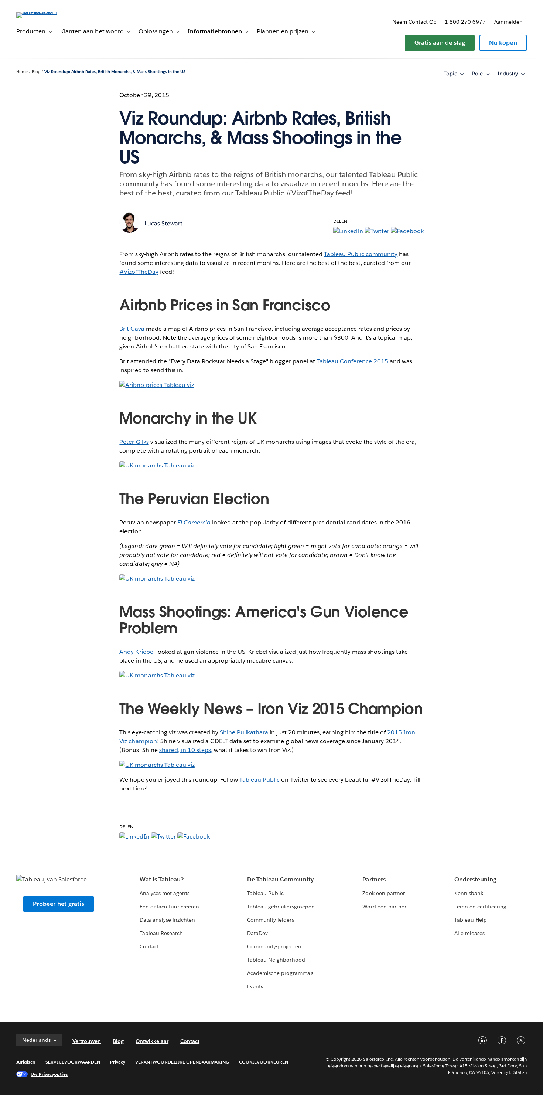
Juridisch (25, 1062)
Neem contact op (414, 21)
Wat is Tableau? (162, 879)
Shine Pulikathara (244, 732)
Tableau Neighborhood (276, 959)
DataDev (257, 933)
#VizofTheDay (138, 272)
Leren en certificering (480, 906)
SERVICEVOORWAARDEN (72, 1062)
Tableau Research (161, 933)
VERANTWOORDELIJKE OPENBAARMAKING (182, 1062)
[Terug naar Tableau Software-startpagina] (44, 12)
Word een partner (384, 906)
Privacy (117, 1062)
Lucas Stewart (163, 223)
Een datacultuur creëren (169, 906)
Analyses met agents (164, 893)
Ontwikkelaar (152, 1041)
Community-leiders (270, 920)
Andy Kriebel (136, 652)
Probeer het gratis (58, 904)
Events (255, 986)
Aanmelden (508, 21)
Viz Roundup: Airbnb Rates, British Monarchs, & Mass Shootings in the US (114, 72)
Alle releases (469, 933)
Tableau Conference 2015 (352, 361)
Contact (149, 946)
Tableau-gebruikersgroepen (280, 906)
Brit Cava (131, 329)
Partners (373, 879)
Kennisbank (468, 893)
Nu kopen (503, 43)
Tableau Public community (360, 254)
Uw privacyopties (49, 1074)
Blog (36, 72)
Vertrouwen (86, 1041)
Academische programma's (280, 973)
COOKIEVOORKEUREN (263, 1062)
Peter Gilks (133, 442)
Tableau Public (259, 779)
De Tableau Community (280, 879)
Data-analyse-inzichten (167, 920)
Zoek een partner (383, 893)
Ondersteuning (475, 879)
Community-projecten (274, 946)
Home (22, 72)
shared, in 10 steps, (185, 750)
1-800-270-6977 (465, 21)
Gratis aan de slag (439, 43)
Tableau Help (470, 920)
